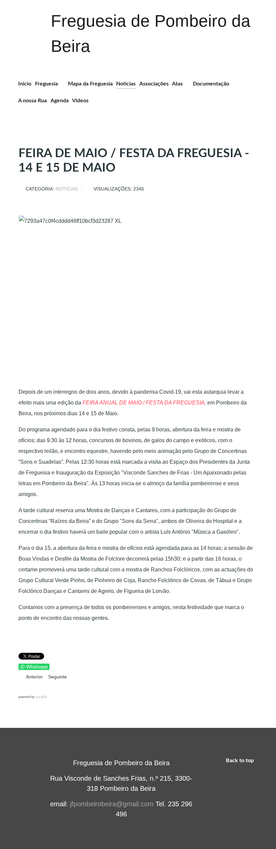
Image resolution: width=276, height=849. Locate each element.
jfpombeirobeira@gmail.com (111, 804)
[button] (24, 687)
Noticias (67, 188)
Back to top (240, 760)
